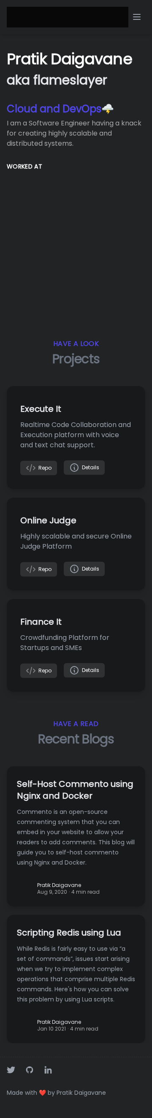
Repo (44, 467)
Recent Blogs (76, 739)
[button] (136, 16)
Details (89, 467)
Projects (76, 359)
